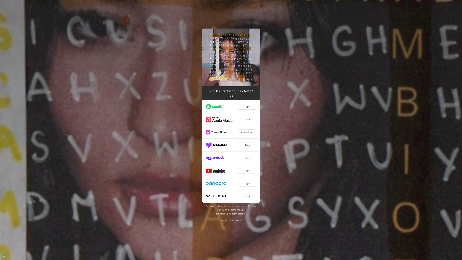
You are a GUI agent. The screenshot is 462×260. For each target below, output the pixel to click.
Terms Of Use (237, 209)
